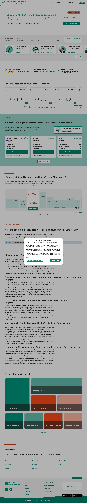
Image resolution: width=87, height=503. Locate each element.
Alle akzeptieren (55, 260)
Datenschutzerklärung (46, 262)
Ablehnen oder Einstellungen (35, 260)
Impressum (39, 262)
